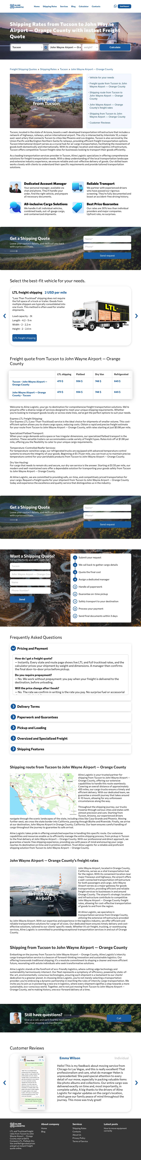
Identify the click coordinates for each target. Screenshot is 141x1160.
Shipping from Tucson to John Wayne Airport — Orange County (107, 115)
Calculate (115, 47)
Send (22, 599)
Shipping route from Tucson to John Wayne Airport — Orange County (106, 95)
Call (119, 1018)
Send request (107, 255)
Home (37, 6)
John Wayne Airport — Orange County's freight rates (106, 106)
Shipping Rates (50, 6)
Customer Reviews (100, 122)
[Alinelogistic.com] (17, 6)
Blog (73, 6)
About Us (77, 1135)
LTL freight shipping (25, 337)
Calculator (84, 6)
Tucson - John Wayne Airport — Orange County (29, 383)
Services (64, 6)
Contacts (96, 6)
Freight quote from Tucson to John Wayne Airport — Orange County (108, 85)
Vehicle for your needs (102, 77)
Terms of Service (80, 1141)
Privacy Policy (79, 1138)
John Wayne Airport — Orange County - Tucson (29, 394)
